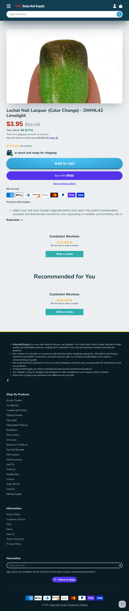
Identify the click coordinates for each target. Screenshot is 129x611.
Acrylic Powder (14, 400)
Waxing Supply (14, 494)
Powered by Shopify (78, 605)
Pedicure (11, 469)
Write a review (64, 254)
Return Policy (13, 514)
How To (10, 534)
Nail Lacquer (12, 454)
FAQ (8, 524)
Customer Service (15, 519)
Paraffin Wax (13, 474)
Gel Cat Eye (12, 435)
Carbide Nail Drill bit (16, 410)
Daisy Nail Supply (58, 605)
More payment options (64, 183)
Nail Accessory (14, 459)
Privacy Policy (13, 544)
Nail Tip (10, 464)
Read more (13, 219)
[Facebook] (7, 380)
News (9, 529)
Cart (121, 6)
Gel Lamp (11, 439)
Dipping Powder (14, 415)
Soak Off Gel (13, 484)
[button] (13, 146)
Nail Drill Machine (15, 449)
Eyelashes (11, 430)
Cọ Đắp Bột (12, 405)
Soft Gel (10, 489)
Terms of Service (15, 539)
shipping (21, 134)
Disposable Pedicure (17, 425)
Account (115, 6)
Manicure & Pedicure (17, 444)
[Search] (119, 14)
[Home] (30, 6)
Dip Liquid (11, 420)
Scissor (10, 479)
